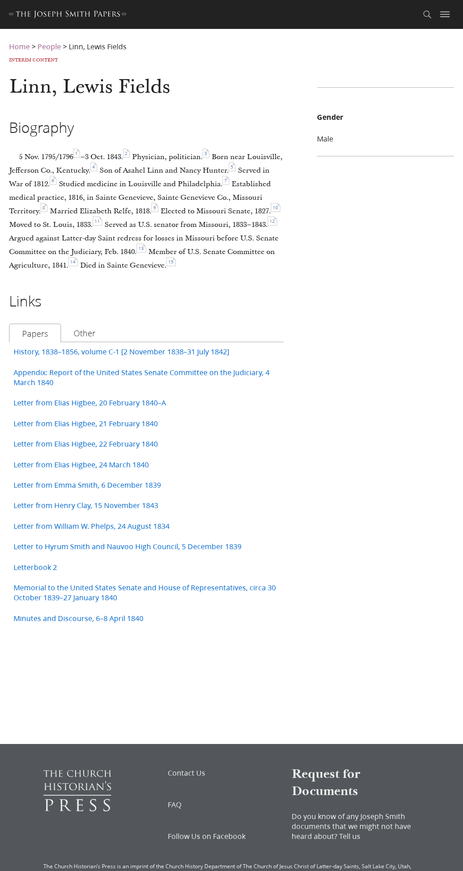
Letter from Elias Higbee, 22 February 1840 (86, 443)
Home (19, 46)
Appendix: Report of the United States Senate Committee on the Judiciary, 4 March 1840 (141, 377)
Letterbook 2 (35, 567)
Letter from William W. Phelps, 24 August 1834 (92, 526)
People (49, 46)
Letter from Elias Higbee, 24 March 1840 (81, 464)
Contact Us (186, 773)
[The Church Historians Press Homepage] (77, 808)
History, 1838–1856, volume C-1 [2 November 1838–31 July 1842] (121, 351)
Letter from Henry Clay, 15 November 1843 (86, 505)
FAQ (174, 805)
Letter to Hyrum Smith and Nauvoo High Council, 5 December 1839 (127, 546)
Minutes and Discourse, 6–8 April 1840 (78, 618)
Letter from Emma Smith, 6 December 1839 (87, 485)
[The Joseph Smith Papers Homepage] (67, 15)
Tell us (349, 836)
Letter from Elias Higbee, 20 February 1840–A (90, 402)
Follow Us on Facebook (207, 836)
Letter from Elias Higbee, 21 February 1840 (86, 423)
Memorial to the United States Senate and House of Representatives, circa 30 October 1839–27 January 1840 (145, 592)
